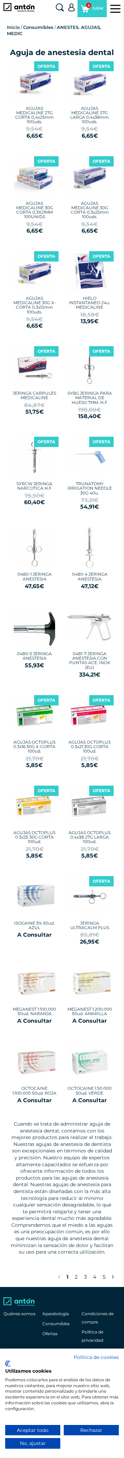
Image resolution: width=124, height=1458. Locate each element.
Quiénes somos (19, 1313)
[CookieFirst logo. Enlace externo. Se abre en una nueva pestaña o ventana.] (7, 1364)
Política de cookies (96, 1357)
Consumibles (38, 27)
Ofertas (50, 1333)
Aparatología (55, 1313)
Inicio (13, 27)
